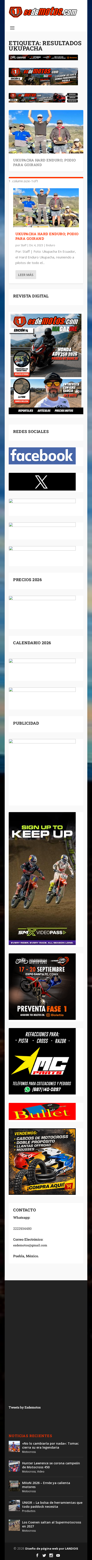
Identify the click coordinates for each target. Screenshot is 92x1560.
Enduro (50, 245)
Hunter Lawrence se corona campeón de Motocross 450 (51, 1465)
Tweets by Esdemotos (25, 1407)
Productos (28, 1511)
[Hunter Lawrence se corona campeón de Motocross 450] (14, 1466)
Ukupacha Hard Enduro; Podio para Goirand (44, 162)
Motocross (29, 1452)
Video (40, 1471)
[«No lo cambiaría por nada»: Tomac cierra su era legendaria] (14, 1446)
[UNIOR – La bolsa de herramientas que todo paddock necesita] (14, 1505)
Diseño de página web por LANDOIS (51, 1548)
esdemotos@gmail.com (30, 1245)
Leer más (25, 274)
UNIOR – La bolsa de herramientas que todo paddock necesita (52, 1504)
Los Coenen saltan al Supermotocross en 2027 (51, 1524)
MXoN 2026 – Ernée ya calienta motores (46, 1485)
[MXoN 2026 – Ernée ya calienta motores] (14, 1485)
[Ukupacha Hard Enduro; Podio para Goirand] (46, 207)
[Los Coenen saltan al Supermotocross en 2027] (14, 1525)
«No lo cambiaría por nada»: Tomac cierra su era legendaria (50, 1445)
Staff (23, 245)
